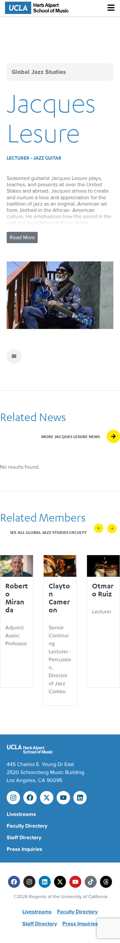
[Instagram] (13, 797)
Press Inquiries (24, 849)
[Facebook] (30, 797)
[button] (98, 528)
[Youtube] (63, 797)
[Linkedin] (80, 797)
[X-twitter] (46, 797)
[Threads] (106, 882)
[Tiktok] (91, 882)
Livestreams (21, 814)
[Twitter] (60, 882)
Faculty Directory (27, 826)
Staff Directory (24, 837)
